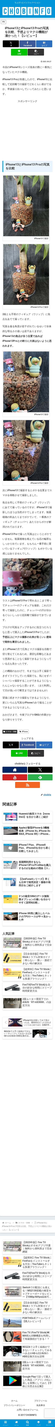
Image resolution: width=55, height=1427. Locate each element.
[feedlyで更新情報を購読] (40, 777)
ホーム (14, 1401)
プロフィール (40, 1401)
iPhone (25, 732)
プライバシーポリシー (14, 1405)
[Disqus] (27, 1084)
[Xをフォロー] (40, 770)
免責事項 (40, 1405)
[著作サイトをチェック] (14, 770)
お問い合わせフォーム (27, 1409)
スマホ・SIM (11, 732)
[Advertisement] (27, 131)
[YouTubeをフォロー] (14, 777)
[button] (36, 52)
